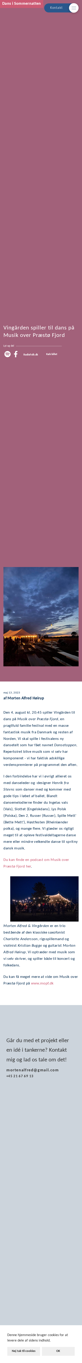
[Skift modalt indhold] (74, 8)
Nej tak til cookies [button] (24, 1351)
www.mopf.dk (42, 983)
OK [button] (58, 1351)
